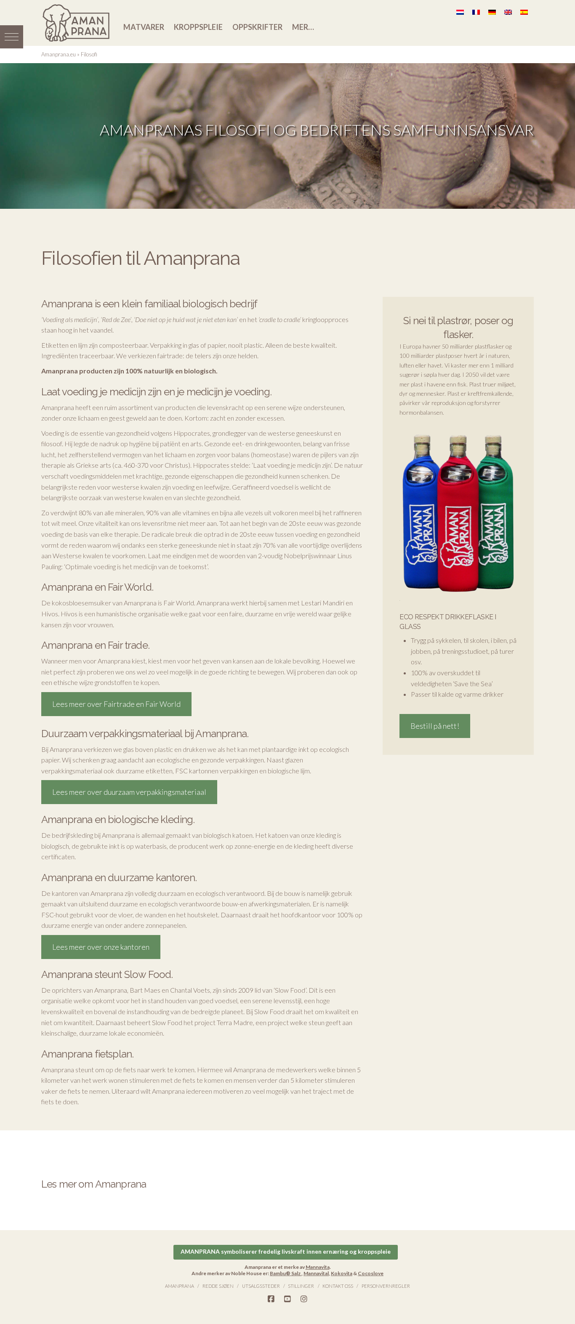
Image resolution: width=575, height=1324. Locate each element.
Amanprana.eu (58, 54)
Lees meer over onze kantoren (100, 946)
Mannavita (318, 1267)
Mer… (303, 27)
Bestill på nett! (434, 725)
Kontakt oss (337, 1286)
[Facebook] (271, 1299)
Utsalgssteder (261, 1286)
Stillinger (301, 1286)
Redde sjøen (218, 1286)
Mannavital (316, 1273)
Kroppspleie (198, 27)
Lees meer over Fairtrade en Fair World (116, 704)
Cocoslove (370, 1273)
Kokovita (341, 1273)
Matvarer (143, 27)
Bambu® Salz (285, 1273)
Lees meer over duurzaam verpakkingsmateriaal (129, 792)
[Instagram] (304, 1299)
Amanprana (179, 1286)
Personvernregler (386, 1286)
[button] (11, 36)
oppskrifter (257, 27)
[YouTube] (287, 1299)
